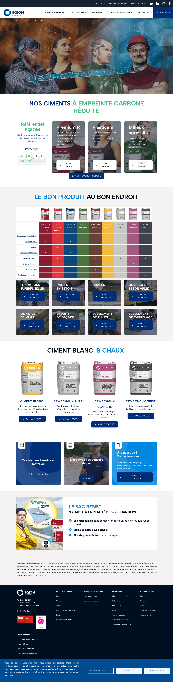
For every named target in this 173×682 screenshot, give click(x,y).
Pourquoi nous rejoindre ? (28, 639)
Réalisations (97, 12)
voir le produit (69, 165)
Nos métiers (23, 644)
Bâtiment (116, 601)
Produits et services (54, 12)
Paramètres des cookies (100, 671)
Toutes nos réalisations (121, 624)
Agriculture (116, 606)
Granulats (60, 606)
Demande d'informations (136, 477)
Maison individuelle (120, 596)
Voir (88, 478)
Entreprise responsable (119, 12)
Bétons (59, 596)
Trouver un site (79, 12)
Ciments (28, 21)
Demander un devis (118, 3)
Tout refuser (128, 671)
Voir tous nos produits (88, 176)
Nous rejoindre (163, 12)
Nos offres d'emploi (26, 649)
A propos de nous (97, 3)
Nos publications (91, 596)
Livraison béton (138, 3)
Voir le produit (142, 165)
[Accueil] (15, 12)
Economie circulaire (92, 601)
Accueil (18, 21)
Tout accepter (157, 671)
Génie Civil (116, 610)
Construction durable (120, 620)
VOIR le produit (33, 419)
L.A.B (58, 615)
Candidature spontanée (27, 653)
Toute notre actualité (148, 610)
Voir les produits (34, 296)
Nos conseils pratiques (65, 610)
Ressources (143, 12)
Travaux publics (118, 615)
